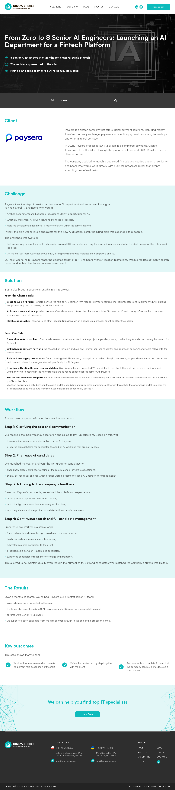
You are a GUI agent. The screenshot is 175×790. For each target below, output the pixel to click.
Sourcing (162, 757)
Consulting (144, 761)
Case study (72, 7)
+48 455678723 (64, 748)
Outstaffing (144, 757)
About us (98, 7)
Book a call (158, 6)
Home (140, 748)
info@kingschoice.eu (66, 761)
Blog (86, 7)
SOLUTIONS (55, 7)
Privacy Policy (135, 786)
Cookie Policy (150, 786)
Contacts (114, 7)
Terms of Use (164, 786)
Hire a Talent (87, 714)
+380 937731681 (104, 748)
